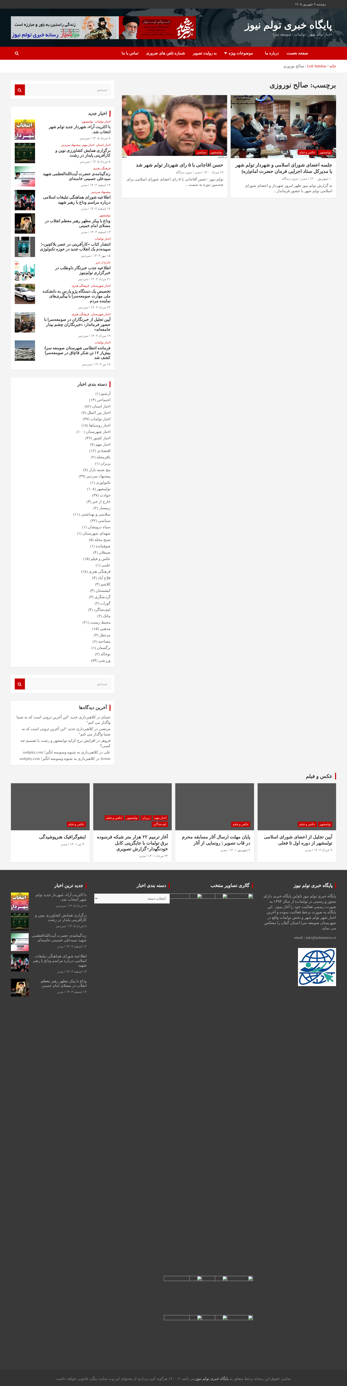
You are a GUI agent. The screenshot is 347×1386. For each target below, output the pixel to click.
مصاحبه (104, 641)
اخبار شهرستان (101, 286)
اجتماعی (104, 400)
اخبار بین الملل (99, 413)
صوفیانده (103, 546)
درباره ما (272, 53)
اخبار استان (103, 145)
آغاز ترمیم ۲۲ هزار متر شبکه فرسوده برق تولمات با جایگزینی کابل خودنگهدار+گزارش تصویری (132, 842)
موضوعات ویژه (241, 53)
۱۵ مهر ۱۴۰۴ (102, 256)
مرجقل (105, 635)
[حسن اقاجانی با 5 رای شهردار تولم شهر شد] (174, 126)
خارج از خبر (103, 262)
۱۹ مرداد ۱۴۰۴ (101, 336)
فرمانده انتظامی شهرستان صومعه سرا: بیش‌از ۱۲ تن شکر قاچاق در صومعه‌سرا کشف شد (77, 353)
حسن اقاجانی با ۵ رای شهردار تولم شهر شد (179, 165)
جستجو (20, 89)
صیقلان (105, 552)
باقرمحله (104, 457)
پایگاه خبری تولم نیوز (288, 25)
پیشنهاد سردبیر (71, 145)
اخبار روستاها (100, 425)
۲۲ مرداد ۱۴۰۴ (101, 307)
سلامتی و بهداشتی (96, 514)
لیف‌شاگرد (102, 610)
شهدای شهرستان (97, 533)
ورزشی (105, 660)
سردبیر (85, 138)
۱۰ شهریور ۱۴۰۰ (321, 178)
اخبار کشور (102, 438)
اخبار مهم (88, 145)
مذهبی (105, 629)
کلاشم (106, 584)
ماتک (107, 616)
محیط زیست (100, 622)
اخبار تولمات (103, 121)
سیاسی (201, 152)
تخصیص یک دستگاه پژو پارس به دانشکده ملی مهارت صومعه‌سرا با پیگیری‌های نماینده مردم (77, 296)
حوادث (105, 495)
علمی (106, 565)
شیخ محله (102, 540)
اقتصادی (104, 451)
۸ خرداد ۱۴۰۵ (101, 138)
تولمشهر (325, 152)
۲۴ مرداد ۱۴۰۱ (158, 856)
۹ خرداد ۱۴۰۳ (323, 850)
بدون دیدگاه (290, 178)
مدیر (304, 178)
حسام (106, 717)
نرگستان (104, 648)
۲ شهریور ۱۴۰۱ (239, 850)
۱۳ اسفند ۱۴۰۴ (100, 185)
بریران (106, 463)
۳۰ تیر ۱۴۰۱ (78, 844)
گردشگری (102, 597)
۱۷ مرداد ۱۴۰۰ (213, 172)
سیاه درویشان (99, 527)
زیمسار (105, 508)
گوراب (105, 603)
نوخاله (106, 654)
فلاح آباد (104, 578)
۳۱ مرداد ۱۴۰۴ (101, 279)
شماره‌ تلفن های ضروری (165, 53)
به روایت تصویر (205, 53)
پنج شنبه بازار (100, 470)
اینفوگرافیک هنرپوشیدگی (62, 836)
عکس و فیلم (307, 152)
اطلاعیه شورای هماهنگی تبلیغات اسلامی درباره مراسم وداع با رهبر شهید (60, 960)
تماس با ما (130, 53)
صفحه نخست (297, 53)
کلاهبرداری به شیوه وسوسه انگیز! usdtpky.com (60, 752)
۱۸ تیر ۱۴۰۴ (102, 364)
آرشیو (106, 393)
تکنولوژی (103, 482)
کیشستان (103, 591)
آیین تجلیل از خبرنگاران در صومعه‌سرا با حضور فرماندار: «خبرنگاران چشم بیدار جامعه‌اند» (77, 324)
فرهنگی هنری (102, 168)
